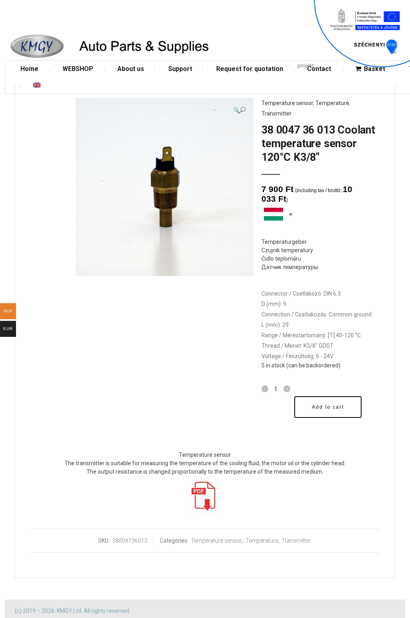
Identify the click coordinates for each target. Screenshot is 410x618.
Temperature (332, 103)
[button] (239, 110)
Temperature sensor (287, 103)
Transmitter (276, 113)
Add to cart (328, 407)
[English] (37, 85)
